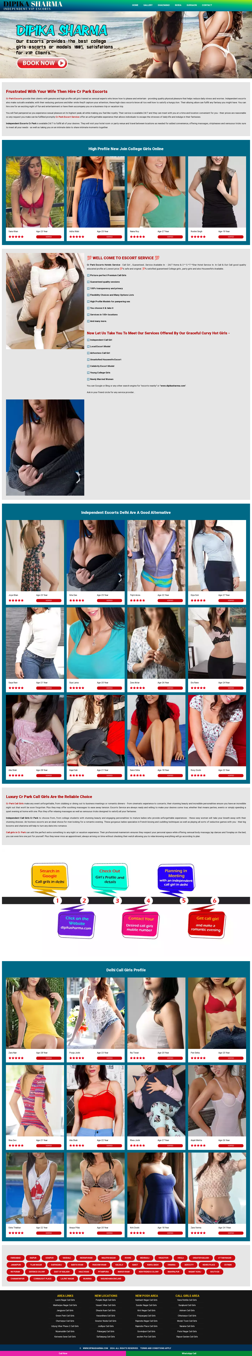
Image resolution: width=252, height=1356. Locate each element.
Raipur (33, 1258)
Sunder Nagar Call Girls (146, 1305)
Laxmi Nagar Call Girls (65, 1300)
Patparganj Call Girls (146, 1315)
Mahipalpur (173, 1272)
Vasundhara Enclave (111, 1279)
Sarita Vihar (77, 1265)
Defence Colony (37, 1272)
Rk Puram (15, 1272)
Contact (207, 5)
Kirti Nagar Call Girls (146, 1310)
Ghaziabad (164, 5)
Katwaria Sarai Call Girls (65, 1336)
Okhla (181, 1258)
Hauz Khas (84, 1272)
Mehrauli (144, 1258)
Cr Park (228, 1265)
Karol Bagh (153, 1265)
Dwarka (171, 1265)
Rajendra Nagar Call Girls (146, 1321)
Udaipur (50, 1258)
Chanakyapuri (17, 1279)
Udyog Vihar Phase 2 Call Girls (65, 1326)
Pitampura (103, 1272)
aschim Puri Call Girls (146, 1336)
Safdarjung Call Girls (106, 1336)
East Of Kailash (62, 1272)
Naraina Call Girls (187, 1326)
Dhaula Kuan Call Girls (106, 1310)
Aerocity (189, 1265)
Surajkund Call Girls (187, 1305)
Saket (135, 1265)
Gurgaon (192, 5)
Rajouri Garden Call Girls (187, 1336)
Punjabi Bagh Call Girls (106, 1300)
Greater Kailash (201, 1258)
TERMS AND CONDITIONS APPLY (155, 1348)
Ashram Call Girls (187, 1310)
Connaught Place (42, 1279)
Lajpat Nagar (67, 1279)
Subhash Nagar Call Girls (146, 1300)
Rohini (128, 1258)
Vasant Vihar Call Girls (106, 1305)
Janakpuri (16, 1265)
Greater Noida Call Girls (105, 1321)
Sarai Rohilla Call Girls (187, 1300)
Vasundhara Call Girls (105, 1315)
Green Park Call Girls (65, 1315)
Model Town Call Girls (187, 1321)
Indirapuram (86, 1258)
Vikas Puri (163, 1258)
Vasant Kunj (194, 1272)
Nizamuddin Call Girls (65, 1331)
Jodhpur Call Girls (106, 1326)
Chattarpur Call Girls (65, 1321)
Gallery (148, 5)
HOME (135, 5)
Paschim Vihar (99, 1265)
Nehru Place (209, 1265)
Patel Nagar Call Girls (187, 1331)
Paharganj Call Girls (105, 1331)
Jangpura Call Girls (65, 1310)
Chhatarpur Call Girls (187, 1315)
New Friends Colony (149, 1272)
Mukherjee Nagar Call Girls (65, 1305)
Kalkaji (119, 1265)
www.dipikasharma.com (95, 1348)
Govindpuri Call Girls (146, 1331)
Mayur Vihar (124, 1272)
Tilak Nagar (36, 1265)
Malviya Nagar (109, 1258)
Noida (178, 5)
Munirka (87, 1279)
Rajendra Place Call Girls (146, 1326)
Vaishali (67, 1258)
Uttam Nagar (224, 1258)
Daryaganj (56, 1265)
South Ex (214, 1272)
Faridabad (16, 1258)
